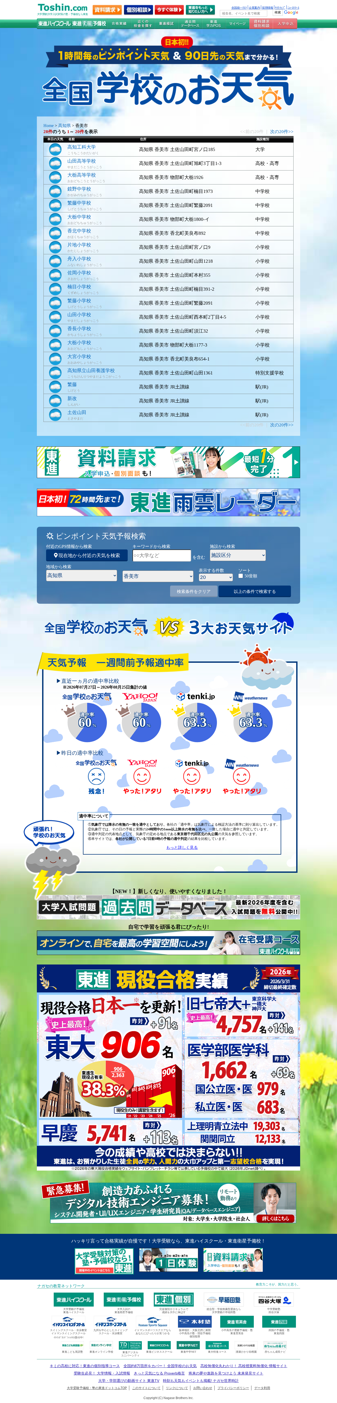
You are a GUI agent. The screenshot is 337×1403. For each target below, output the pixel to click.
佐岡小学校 (79, 272)
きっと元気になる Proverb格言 (159, 1373)
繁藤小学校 (79, 300)
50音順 (251, 576)
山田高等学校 (81, 161)
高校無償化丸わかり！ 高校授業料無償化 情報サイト (243, 1366)
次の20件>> (282, 131)
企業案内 (254, 7)
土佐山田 (76, 412)
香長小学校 (79, 328)
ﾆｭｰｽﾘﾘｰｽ (293, 7)
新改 (72, 398)
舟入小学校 (79, 258)
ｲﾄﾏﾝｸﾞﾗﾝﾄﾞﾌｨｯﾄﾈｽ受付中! (68, 1337)
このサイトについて (146, 1388)
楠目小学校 (79, 286)
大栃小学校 (79, 342)
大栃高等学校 (81, 175)
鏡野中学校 (79, 189)
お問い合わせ (202, 1388)
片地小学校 (79, 244)
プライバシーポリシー (233, 1388)
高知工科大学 (81, 147)
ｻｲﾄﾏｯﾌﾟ (280, 7)
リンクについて (177, 1388)
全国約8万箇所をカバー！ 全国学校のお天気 (160, 1366)
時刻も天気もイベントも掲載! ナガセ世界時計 (201, 1380)
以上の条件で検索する (255, 591)
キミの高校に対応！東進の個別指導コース (85, 1366)
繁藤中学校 (79, 203)
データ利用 (262, 1388)
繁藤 (72, 384)
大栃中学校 (79, 217)
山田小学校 (79, 314)
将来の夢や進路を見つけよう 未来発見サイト (226, 1373)
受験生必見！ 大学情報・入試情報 (102, 1373)
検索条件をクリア (194, 591)
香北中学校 (79, 230)
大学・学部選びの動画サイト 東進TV (128, 1380)
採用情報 (267, 7)
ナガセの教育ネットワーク (61, 1286)
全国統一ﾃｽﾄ (239, 7)
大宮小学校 (79, 356)
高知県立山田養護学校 (91, 370)
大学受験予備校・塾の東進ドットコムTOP (97, 1388)
